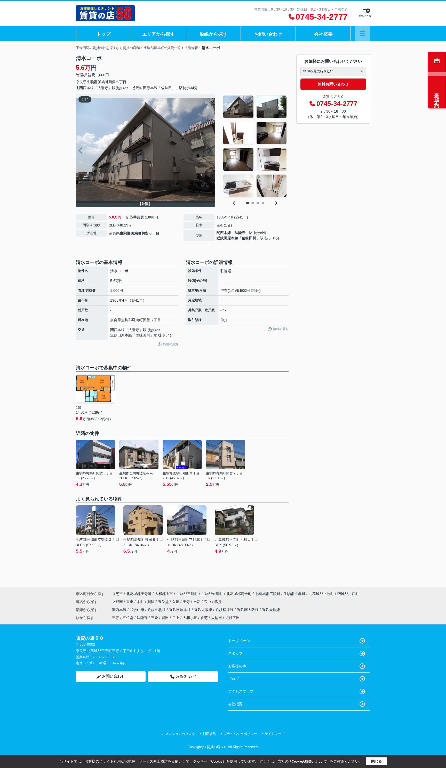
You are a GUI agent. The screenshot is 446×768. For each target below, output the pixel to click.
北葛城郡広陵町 (267, 594)
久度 (176, 602)
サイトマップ (275, 734)
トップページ (239, 641)
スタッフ (235, 653)
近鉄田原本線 (227, 238)
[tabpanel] (255, 146)
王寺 (187, 602)
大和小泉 (190, 618)
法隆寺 (240, 233)
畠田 (130, 602)
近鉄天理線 (271, 610)
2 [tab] (252, 203)
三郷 (154, 618)
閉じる (376, 761)
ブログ (233, 679)
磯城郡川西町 (348, 594)
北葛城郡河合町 (239, 594)
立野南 (118, 602)
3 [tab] (258, 203)
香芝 (204, 618)
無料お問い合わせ (333, 84)
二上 (175, 618)
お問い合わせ (268, 34)
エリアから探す (158, 34)
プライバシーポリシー (240, 734)
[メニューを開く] (362, 33)
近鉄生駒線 (157, 610)
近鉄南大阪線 (248, 610)
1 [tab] (247, 203)
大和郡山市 (164, 594)
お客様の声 (237, 666)
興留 (112, 82)
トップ (103, 34)
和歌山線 (137, 610)
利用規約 (209, 734)
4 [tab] (263, 203)
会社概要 (323, 34)
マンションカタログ (180, 734)
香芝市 (117, 594)
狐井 (218, 602)
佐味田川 (249, 238)
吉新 (197, 602)
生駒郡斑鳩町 (97, 82)
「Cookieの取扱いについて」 (309, 761)
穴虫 (208, 602)
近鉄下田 (232, 618)
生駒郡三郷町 (187, 594)
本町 (141, 602)
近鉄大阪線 (203, 610)
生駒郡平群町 (294, 594)
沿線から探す (213, 34)
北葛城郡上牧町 (321, 594)
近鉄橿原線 (225, 610)
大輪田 (216, 618)
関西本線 (224, 233)
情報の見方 (170, 344)
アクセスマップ (240, 691)
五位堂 (164, 602)
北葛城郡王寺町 (139, 594)
